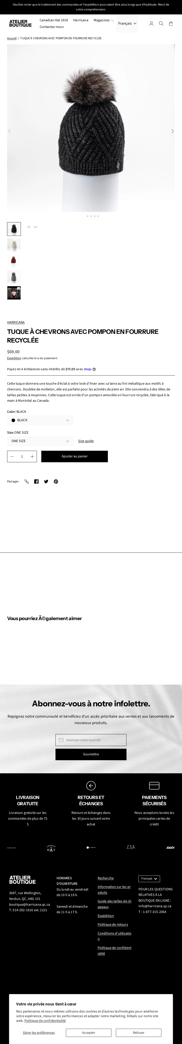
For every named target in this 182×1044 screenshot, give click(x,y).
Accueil (12, 38)
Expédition (14, 358)
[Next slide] (173, 131)
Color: (16, 411)
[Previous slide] (9, 131)
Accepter (88, 1032)
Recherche (106, 878)
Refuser (138, 1032)
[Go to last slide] (29, 226)
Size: (17, 432)
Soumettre (91, 754)
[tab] (84, 216)
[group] (14, 229)
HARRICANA (16, 322)
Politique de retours (113, 924)
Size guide (86, 441)
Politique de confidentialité (45, 1020)
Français (125, 23)
